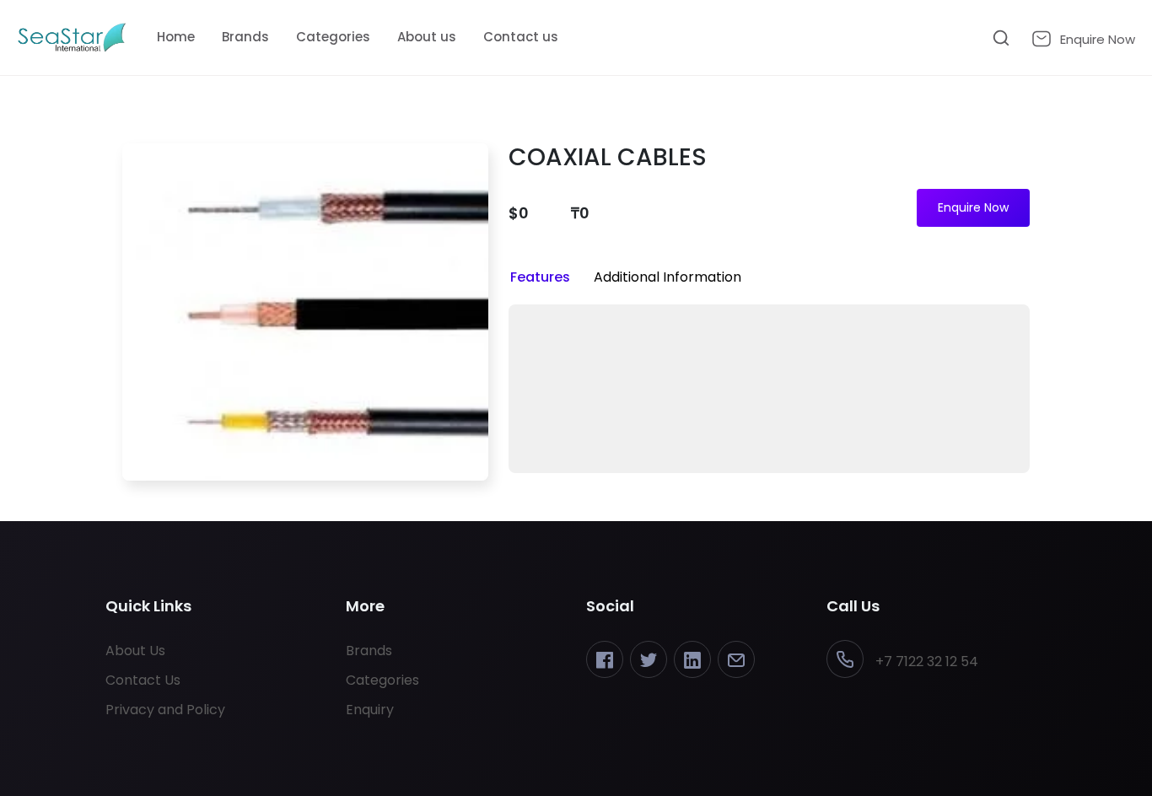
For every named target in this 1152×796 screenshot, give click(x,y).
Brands (245, 37)
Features (540, 277)
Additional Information (667, 277)
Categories (333, 37)
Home (176, 37)
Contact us (520, 37)
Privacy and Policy (165, 709)
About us (426, 37)
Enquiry (370, 709)
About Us (135, 650)
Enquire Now (973, 207)
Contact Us (142, 680)
